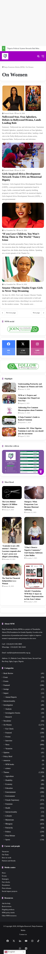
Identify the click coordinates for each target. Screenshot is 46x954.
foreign (6, 689)
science (7, 768)
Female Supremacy (12, 800)
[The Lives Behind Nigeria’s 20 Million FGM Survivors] (12, 492)
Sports (7, 840)
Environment (10, 796)
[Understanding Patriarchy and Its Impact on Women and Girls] (9, 387)
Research (8, 717)
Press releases (6, 888)
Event (5, 677)
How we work (6, 858)
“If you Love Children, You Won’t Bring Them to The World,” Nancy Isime (21, 236)
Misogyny (9, 824)
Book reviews (6, 906)
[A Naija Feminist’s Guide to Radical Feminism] (9, 420)
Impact (5, 693)
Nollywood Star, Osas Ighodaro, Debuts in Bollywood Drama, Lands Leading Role (21, 119)
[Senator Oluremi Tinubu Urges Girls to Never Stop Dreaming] (23, 269)
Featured (6, 685)
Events (5, 681)
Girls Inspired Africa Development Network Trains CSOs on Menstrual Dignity (22, 176)
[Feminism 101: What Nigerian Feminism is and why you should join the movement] (9, 431)
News (7, 745)
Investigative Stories (12, 713)
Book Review (8, 673)
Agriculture (9, 776)
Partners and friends (8, 861)
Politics (8, 832)
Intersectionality (9, 701)
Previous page (11, 313)
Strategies (5, 879)
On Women (7, 725)
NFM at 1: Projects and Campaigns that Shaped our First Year (29, 398)
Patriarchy (9, 828)
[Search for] (38, 57)
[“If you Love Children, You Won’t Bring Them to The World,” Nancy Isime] (23, 215)
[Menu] (43, 57)
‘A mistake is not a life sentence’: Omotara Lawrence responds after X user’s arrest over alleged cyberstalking (11, 551)
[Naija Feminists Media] (5, 56)
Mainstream (9, 820)
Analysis (8, 709)
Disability (8, 780)
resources (6, 760)
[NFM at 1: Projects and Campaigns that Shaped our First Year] (9, 399)
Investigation (8, 705)
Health (7, 808)
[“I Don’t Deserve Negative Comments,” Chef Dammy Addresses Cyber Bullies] (34, 531)
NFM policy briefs (8, 913)
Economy (8, 784)
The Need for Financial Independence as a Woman (11, 581)
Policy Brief (7, 756)
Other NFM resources (9, 916)
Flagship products (8, 909)
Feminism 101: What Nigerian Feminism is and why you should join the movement (30, 431)
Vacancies (8, 748)
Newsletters (6, 885)
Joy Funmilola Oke (10, 230)
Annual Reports (11, 697)
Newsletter (7, 721)
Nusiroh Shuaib (9, 113)
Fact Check (9, 729)
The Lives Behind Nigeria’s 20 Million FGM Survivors (9, 504)
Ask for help (6, 903)
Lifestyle (8, 816)
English (11, 952)
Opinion (6, 752)
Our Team (5, 855)
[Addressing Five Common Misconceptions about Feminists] (9, 410)
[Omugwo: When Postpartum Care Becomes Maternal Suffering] (34, 492)
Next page (36, 313)
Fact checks (6, 882)
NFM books (9, 764)
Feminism (9, 804)
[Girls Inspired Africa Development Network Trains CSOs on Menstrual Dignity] (23, 155)
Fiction (7, 737)
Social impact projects (9, 891)
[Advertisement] (23, 23)
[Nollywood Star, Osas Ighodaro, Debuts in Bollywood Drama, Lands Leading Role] (23, 98)
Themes (6, 772)
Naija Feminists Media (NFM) (14, 67)
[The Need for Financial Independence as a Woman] (12, 570)
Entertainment (10, 792)
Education (9, 788)
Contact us (23, 934)
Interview (8, 741)
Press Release (10, 836)
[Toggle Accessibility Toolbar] (40, 471)
